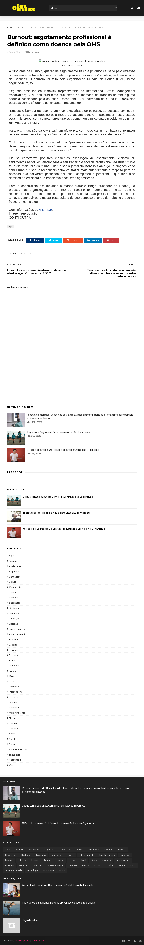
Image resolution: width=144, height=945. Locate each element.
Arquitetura (15, 571)
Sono (12, 744)
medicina (14, 707)
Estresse (13, 650)
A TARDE (45, 209)
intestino (13, 697)
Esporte (13, 644)
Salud (12, 733)
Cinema (13, 592)
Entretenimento (17, 628)
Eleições (13, 623)
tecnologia (14, 754)
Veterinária (15, 759)
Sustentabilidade (18, 749)
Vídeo (12, 765)
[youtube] (140, 940)
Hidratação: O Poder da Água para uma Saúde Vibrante (57, 512)
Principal (13, 728)
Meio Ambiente (17, 712)
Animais (13, 560)
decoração (15, 602)
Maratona (14, 702)
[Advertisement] (72, 374)
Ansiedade (15, 566)
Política (13, 723)
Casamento (15, 587)
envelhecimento (17, 634)
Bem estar (14, 576)
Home (10, 28)
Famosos (14, 665)
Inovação (14, 686)
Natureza (14, 718)
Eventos (13, 655)
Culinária (14, 597)
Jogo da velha (30, 920)
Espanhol (14, 639)
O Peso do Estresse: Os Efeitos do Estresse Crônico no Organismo (63, 449)
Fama (12, 660)
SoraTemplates (22, 940)
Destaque (14, 608)
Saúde (12, 738)
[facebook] (123, 940)
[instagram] (135, 940)
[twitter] (129, 940)
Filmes (12, 670)
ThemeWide (38, 940)
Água (12, 555)
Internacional (16, 691)
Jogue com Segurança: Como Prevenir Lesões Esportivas (58, 432)
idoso (12, 681)
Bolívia (12, 581)
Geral (12, 676)
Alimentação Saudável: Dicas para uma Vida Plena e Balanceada (57, 885)
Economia (14, 613)
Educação (14, 618)
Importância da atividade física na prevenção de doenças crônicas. (58, 902)
